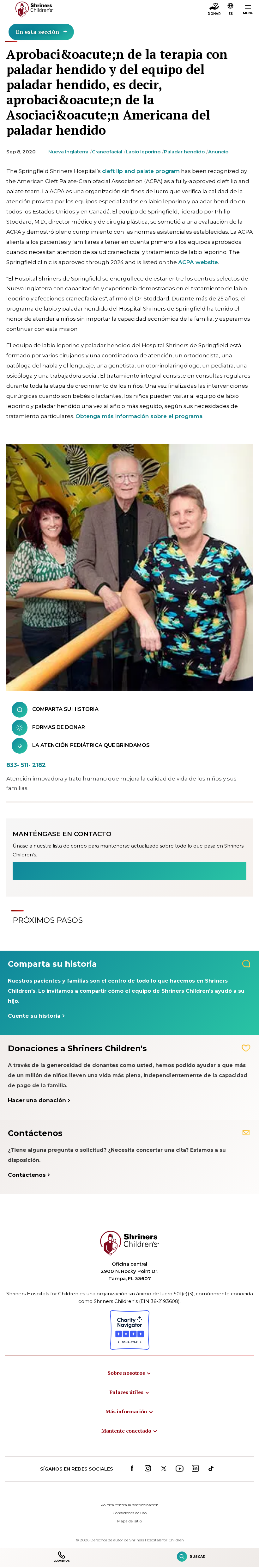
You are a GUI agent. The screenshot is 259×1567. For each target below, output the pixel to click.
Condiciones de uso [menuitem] (129, 1512)
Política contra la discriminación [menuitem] (129, 1504)
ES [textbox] (230, 14)
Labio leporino (143, 152)
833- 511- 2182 (26, 765)
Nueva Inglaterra (68, 152)
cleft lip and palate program (141, 171)
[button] (230, 9)
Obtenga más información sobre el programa (138, 416)
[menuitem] (129, 1372)
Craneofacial (107, 152)
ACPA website (198, 262)
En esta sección (37, 31)
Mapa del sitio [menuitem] (129, 1521)
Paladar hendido (184, 152)
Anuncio (218, 152)
